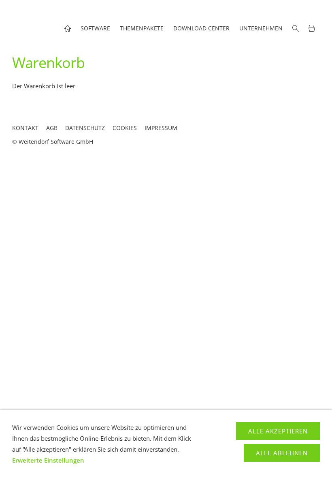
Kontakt (25, 128)
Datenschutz (85, 128)
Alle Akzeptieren (278, 431)
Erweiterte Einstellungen (48, 460)
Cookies (125, 128)
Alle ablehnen (282, 453)
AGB (51, 128)
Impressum (161, 128)
